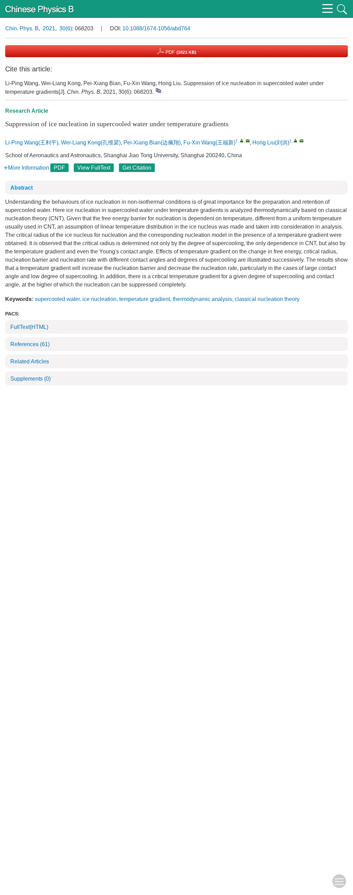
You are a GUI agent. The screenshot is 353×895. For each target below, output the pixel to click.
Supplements (30, 379)
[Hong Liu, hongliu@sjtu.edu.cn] (295, 140)
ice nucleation (99, 299)
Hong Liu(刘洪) (270, 142)
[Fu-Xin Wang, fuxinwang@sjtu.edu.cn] (242, 140)
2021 (49, 28)
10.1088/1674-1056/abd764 (156, 28)
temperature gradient (144, 299)
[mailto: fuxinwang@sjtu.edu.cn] (248, 140)
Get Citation (136, 168)
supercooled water (57, 299)
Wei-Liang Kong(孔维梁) (91, 142)
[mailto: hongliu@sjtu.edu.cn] (301, 140)
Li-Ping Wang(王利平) (31, 142)
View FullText (93, 168)
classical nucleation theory (267, 299)
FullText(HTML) (29, 327)
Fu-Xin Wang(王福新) (209, 142)
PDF (180, 52)
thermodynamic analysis (202, 299)
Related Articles (29, 361)
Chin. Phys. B (22, 28)
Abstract (21, 188)
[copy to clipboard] (158, 90)
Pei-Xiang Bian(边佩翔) (152, 142)
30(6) (65, 28)
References (30, 344)
